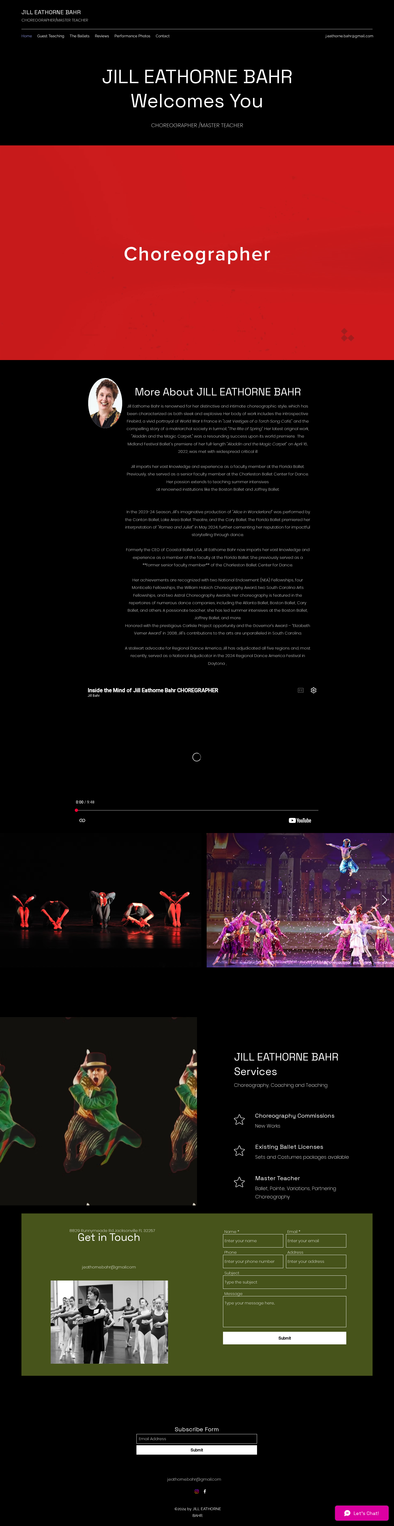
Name (230, 1232)
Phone (230, 1252)
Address (295, 1252)
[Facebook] (204, 1491)
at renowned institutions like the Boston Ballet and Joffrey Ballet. (217, 489)
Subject (231, 1273)
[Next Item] (385, 900)
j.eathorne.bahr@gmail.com (349, 36)
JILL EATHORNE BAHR (51, 12)
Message (233, 1294)
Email (292, 1232)
